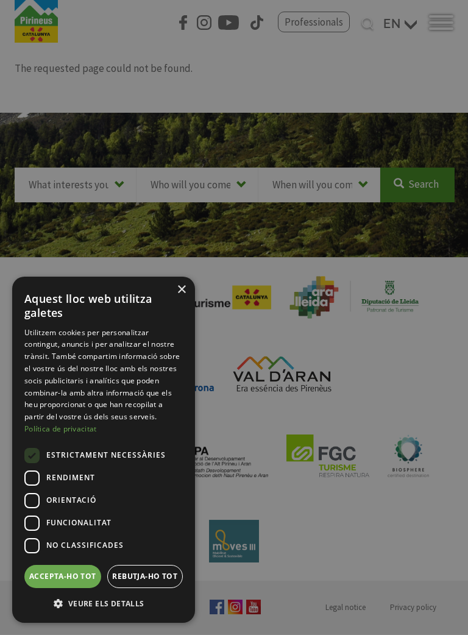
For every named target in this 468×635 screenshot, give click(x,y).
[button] (103, 603)
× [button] (181, 289)
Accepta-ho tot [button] (62, 576)
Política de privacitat (60, 429)
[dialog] (103, 450)
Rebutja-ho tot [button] (144, 576)
